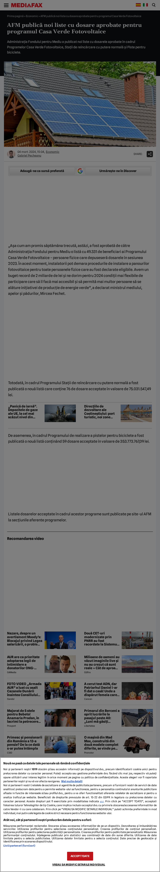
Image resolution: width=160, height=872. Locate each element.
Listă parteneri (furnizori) (19, 845)
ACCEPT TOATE (80, 856)
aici (102, 801)
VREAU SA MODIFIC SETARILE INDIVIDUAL (78, 864)
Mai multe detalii (71, 781)
